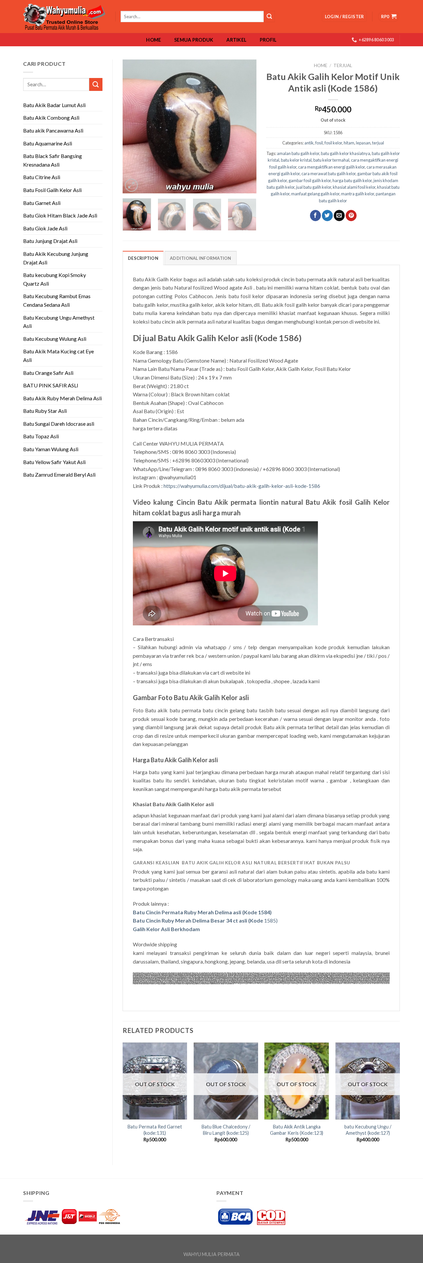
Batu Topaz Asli (41, 436)
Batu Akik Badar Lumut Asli (54, 105)
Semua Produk (193, 40)
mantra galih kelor (357, 193)
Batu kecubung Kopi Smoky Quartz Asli (54, 279)
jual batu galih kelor (313, 187)
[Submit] (95, 84)
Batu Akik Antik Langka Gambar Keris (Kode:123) (296, 1130)
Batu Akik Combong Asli (51, 117)
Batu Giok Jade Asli (45, 228)
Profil (268, 40)
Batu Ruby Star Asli (45, 411)
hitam (349, 142)
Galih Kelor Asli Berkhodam (166, 929)
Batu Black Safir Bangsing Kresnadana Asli (52, 160)
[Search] (269, 16)
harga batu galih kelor (352, 180)
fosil (319, 142)
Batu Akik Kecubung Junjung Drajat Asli (55, 258)
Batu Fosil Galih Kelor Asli (52, 190)
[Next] (245, 126)
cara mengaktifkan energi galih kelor (331, 167)
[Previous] (133, 126)
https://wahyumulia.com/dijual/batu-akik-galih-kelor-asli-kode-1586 (242, 486)
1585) (270, 920)
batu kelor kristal (296, 160)
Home (153, 40)
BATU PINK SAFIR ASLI (51, 385)
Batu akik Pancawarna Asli (53, 130)
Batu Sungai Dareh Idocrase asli (58, 423)
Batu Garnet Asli (41, 203)
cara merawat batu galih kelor (328, 173)
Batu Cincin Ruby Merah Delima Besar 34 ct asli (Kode (198, 920)
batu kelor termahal (331, 160)
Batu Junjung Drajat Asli (50, 241)
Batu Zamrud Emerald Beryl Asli (59, 474)
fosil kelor (333, 142)
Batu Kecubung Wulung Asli (54, 338)
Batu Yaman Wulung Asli (50, 449)
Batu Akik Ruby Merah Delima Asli (62, 398)
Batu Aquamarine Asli (47, 143)
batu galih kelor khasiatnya (345, 153)
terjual (342, 65)
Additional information (200, 258)
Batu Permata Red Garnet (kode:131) (155, 1130)
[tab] (143, 258)
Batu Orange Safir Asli (48, 373)
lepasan (363, 142)
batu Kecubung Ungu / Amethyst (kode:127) (367, 1130)
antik (309, 142)
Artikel (236, 40)
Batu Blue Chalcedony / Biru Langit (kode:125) (226, 1130)
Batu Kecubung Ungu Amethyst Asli (59, 321)
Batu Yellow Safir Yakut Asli (54, 462)
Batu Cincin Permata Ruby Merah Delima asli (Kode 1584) (202, 912)
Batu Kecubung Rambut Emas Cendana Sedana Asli (57, 300)
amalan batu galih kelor (298, 153)
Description (143, 258)
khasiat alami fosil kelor (354, 187)
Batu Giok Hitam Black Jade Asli (60, 215)
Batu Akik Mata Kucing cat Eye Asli (58, 355)
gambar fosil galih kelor (309, 180)
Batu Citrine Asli (41, 177)
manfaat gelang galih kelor (315, 193)
